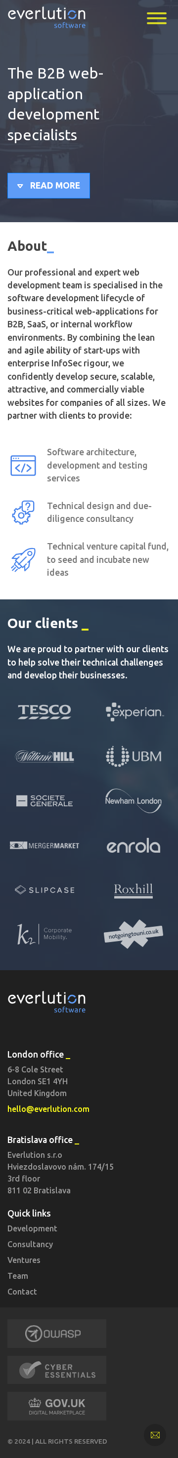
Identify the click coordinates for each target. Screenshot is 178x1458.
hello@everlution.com (48, 1108)
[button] (48, 185)
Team (17, 1275)
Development (32, 1228)
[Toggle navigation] (157, 18)
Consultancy (30, 1244)
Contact (22, 1291)
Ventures (24, 1260)
